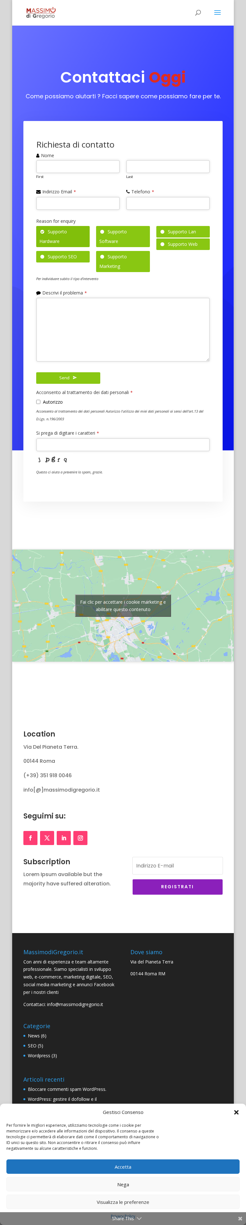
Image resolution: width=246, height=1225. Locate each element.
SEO (32, 1046)
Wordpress (39, 1055)
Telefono (142, 192)
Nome (47, 155)
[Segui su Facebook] (30, 838)
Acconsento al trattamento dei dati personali (84, 392)
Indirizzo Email (59, 192)
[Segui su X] (47, 838)
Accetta (123, 1167)
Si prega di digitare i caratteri (67, 433)
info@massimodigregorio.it (75, 1004)
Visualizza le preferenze (123, 1202)
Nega (123, 1184)
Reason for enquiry (56, 221)
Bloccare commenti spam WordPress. (67, 1089)
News (34, 1036)
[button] (236, 1112)
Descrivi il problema (64, 293)
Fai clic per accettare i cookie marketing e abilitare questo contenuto (123, 605)
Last (129, 176)
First (40, 176)
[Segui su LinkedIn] (64, 838)
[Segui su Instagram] (80, 838)
